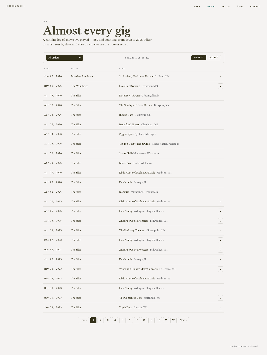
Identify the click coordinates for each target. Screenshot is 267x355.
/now (240, 6)
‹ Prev (83, 320)
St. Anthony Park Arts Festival (136, 76)
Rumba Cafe (126, 114)
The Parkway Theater (131, 230)
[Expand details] (220, 76)
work (197, 6)
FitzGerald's (125, 182)
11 (166, 320)
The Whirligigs (79, 85)
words (226, 6)
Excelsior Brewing (129, 85)
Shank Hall (125, 153)
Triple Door (125, 307)
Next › (183, 320)
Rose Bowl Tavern (129, 95)
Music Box (125, 163)
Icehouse (124, 191)
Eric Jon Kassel (15, 6)
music (211, 6)
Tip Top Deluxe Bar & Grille (134, 143)
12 (173, 320)
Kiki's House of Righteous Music (137, 172)
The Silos (76, 95)
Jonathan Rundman (82, 76)
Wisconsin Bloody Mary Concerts (138, 268)
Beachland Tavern (129, 124)
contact (255, 6)
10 (158, 320)
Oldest (213, 58)
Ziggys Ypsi (126, 134)
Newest (198, 58)
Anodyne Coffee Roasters (133, 220)
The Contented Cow (130, 297)
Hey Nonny (125, 211)
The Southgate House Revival (135, 105)
